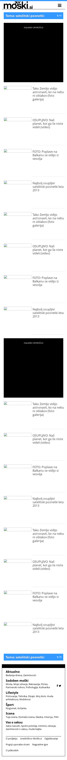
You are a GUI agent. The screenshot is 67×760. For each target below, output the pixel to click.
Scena (10, 713)
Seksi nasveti (13, 726)
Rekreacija (34, 684)
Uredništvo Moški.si (31, 738)
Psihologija (32, 687)
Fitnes (44, 684)
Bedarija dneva (14, 675)
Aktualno (13, 672)
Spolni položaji (29, 726)
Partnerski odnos (15, 687)
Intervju (48, 717)
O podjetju (11, 738)
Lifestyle (12, 693)
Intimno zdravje (47, 726)
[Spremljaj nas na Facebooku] (57, 685)
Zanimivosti (29, 675)
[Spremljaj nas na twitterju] (60, 685)
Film (56, 717)
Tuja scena (11, 717)
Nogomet (11, 708)
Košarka (21, 708)
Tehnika (22, 696)
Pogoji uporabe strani (18, 744)
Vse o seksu (14, 722)
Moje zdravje (20, 684)
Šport (10, 705)
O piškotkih (12, 750)
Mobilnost (25, 699)
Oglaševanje (51, 738)
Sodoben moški (17, 681)
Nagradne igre (40, 744)
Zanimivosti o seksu (17, 729)
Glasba (39, 717)
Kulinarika (44, 687)
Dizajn (31, 696)
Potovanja (11, 696)
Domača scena (26, 717)
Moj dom (41, 696)
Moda (9, 684)
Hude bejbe (35, 729)
